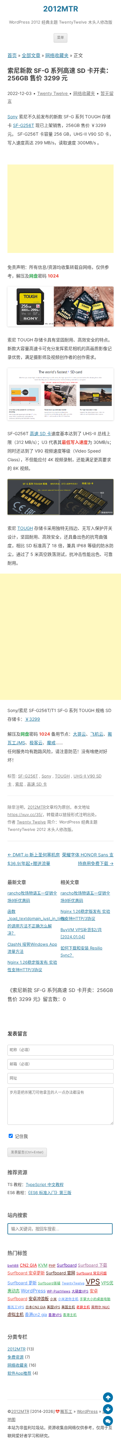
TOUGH (25, 528)
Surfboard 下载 (92, 1265)
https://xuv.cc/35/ (25, 814)
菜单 (60, 37)
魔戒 (51, 742)
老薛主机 (83, 1307)
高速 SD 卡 (40, 433)
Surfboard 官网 (60, 1272)
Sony (12, 116)
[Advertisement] (60, 209)
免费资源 (15, 1357)
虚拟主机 (15, 1314)
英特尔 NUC (100, 1307)
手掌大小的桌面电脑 (95, 1299)
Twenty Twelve (31, 821)
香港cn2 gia (36, 1314)
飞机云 (96, 734)
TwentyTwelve (73, 1283)
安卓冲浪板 (39, 1298)
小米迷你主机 (68, 1299)
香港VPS (55, 1315)
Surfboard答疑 (49, 1283)
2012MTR (60, 8)
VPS (93, 1281)
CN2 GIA (28, 1265)
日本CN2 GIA (35, 1307)
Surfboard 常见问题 (91, 1273)
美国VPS (53, 1307)
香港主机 (70, 1315)
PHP (52, 1266)
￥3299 (32, 719)
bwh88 (13, 1266)
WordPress (33, 1291)
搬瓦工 (66, 1411)
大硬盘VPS (80, 1291)
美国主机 (68, 1307)
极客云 (36, 742)
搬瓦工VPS (15, 1307)
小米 (53, 1299)
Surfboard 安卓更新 (26, 1272)
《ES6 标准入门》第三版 (49, 1192)
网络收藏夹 (57, 55)
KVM (42, 1265)
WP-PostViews (58, 1291)
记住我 (21, 1136)
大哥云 (79, 734)
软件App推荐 (19, 1373)
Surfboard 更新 (22, 1282)
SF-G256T (23, 125)
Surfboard (67, 1265)
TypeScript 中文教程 (45, 1184)
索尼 (19, 784)
